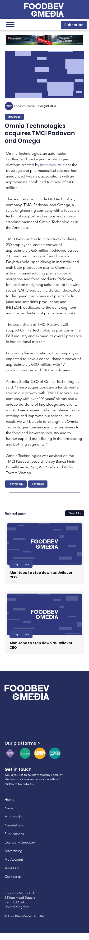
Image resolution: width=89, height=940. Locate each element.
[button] (74, 25)
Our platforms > (22, 743)
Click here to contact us (19, 784)
